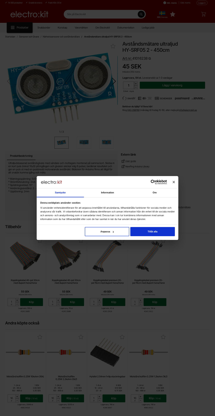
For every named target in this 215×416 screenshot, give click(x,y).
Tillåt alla (152, 231)
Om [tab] (155, 192)
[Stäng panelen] (174, 182)
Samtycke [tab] (60, 192)
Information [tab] (107, 192)
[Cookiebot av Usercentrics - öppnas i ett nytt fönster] (153, 182)
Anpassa (105, 231)
